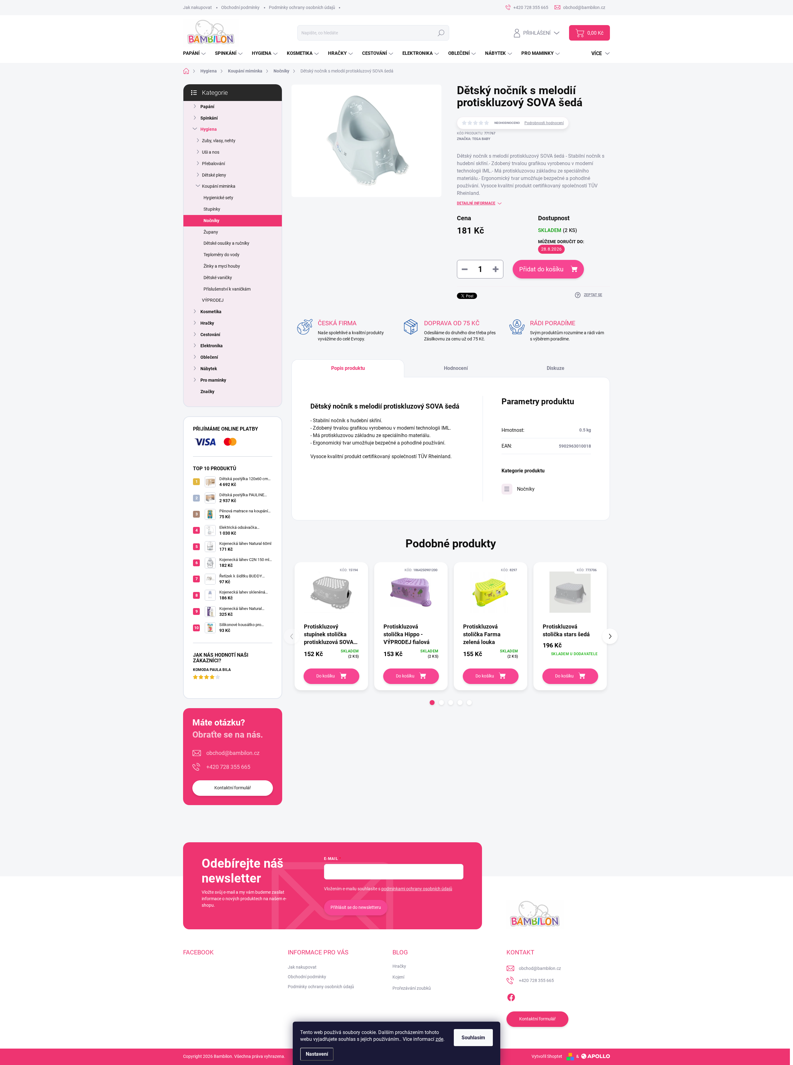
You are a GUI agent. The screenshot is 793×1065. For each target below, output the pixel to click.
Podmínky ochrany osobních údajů (302, 7)
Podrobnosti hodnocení (544, 123)
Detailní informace (476, 203)
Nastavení (317, 1054)
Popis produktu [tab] (348, 368)
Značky (207, 391)
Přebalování (213, 163)
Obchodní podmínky (240, 7)
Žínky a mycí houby (222, 266)
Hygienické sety (218, 197)
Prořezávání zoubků (411, 988)
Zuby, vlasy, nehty (218, 140)
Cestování (210, 334)
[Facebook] (511, 996)
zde (439, 1039)
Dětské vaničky (218, 277)
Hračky (207, 323)
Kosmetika (210, 311)
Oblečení (209, 357)
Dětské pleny (214, 175)
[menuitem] (195, 53)
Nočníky (211, 220)
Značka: (473, 139)
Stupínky (212, 209)
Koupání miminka (218, 186)
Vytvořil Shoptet (547, 1056)
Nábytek (208, 368)
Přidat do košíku (541, 269)
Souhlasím (473, 1038)
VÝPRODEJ (213, 300)
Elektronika (211, 345)
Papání (207, 106)
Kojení (398, 977)
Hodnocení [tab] (456, 368)
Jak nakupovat (197, 7)
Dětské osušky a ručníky (226, 243)
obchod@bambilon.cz (233, 753)
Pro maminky (213, 380)
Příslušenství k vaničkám (227, 289)
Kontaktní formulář (232, 787)
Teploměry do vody (221, 254)
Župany (211, 232)
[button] (432, 702)
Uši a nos (210, 152)
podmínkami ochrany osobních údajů (416, 888)
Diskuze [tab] (555, 368)
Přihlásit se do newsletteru (356, 907)
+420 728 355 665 (228, 767)
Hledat (441, 32)
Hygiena (208, 129)
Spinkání (209, 118)
